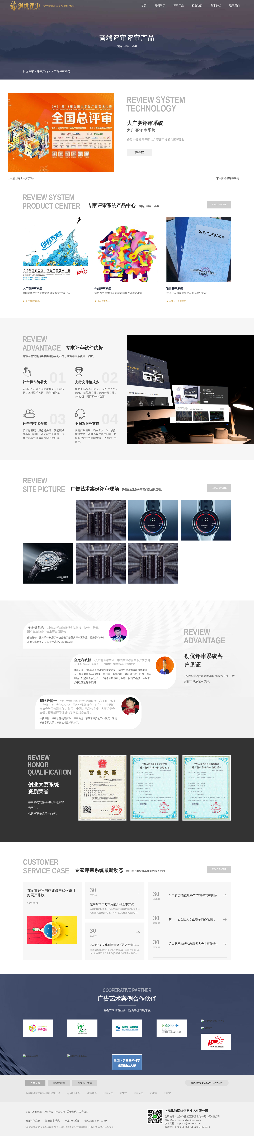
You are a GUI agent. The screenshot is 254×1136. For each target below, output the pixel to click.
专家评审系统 (72, 1120)
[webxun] (101, 520)
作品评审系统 (103, 301)
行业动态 (197, 5)
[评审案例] (48, 520)
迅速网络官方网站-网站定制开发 (42, 1093)
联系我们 (234, 5)
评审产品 (178, 5)
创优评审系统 (32, 1120)
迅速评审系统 (52, 1120)
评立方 (123, 1093)
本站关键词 (59, 1083)
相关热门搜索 (85, 1083)
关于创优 (216, 5)
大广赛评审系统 (33, 301)
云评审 (153, 1093)
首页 (143, 5)
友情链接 (35, 1083)
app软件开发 (74, 1093)
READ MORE (219, 204)
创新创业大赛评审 (177, 301)
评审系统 (108, 1093)
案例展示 (160, 5)
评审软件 (92, 1093)
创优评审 (28, 71)
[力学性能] (101, 563)
